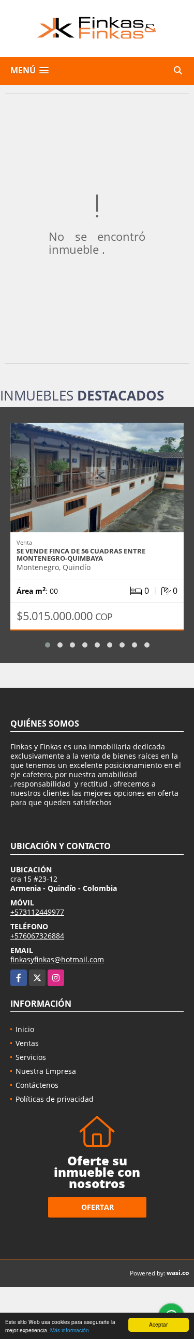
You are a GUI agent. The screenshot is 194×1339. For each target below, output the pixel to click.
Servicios (31, 1057)
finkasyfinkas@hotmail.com (57, 959)
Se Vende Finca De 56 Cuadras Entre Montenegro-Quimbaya (81, 554)
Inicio (25, 1029)
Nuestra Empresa (46, 1071)
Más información (69, 1330)
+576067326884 (37, 936)
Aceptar (158, 1324)
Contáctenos (37, 1085)
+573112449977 (37, 912)
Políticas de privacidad (55, 1099)
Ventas (27, 1043)
